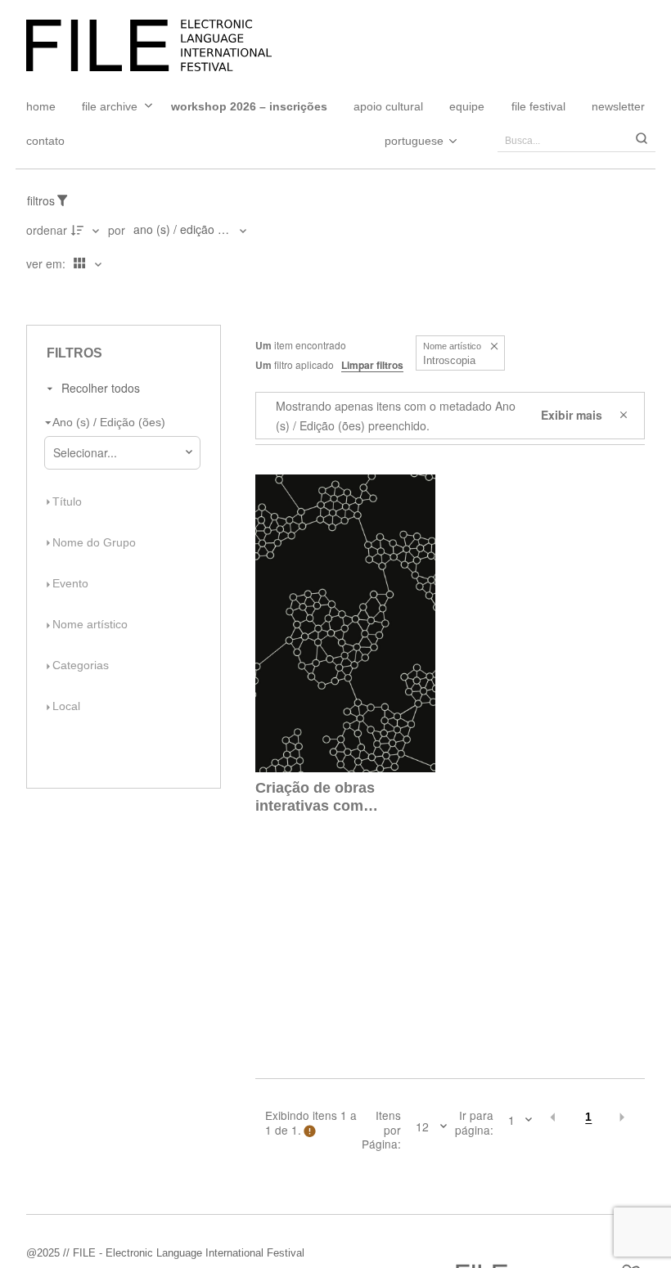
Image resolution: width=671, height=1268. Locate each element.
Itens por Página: (381, 1130)
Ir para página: (474, 1122)
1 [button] (588, 1117)
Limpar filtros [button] (372, 364)
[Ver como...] (31, 297)
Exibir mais (571, 415)
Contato (45, 140)
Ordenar (46, 230)
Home (41, 106)
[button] (493, 346)
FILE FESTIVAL (538, 106)
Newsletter (618, 106)
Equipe (466, 106)
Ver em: (47, 263)
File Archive (109, 106)
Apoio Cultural (388, 106)
